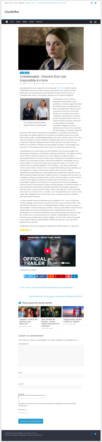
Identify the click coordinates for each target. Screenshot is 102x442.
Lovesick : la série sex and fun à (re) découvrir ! (28, 321)
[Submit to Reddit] (50, 276)
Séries (25, 22)
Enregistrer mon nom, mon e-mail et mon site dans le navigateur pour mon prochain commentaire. (47, 404)
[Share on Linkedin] (75, 276)
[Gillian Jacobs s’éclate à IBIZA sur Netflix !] (73, 307)
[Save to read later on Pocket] (69, 276)
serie (64, 83)
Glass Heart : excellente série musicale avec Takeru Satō (44, 3)
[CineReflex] (6, 22)
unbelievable (70, 83)
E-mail (21, 384)
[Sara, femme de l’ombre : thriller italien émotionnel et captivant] (51, 307)
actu (12, 22)
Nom (20, 373)
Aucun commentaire (49, 83)
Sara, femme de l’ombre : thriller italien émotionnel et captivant (50, 322)
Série (27, 73)
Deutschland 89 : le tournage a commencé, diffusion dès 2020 (56, 296)
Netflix (60, 83)
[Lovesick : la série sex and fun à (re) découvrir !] (29, 307)
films (18, 22)
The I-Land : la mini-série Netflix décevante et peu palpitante (45, 287)
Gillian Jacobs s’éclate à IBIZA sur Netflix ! (72, 320)
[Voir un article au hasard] (95, 22)
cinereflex (38, 83)
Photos (39, 22)
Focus (31, 22)
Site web (21, 394)
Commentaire (23, 344)
